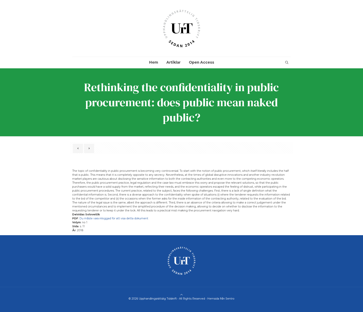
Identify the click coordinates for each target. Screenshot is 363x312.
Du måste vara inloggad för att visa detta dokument (113, 218)
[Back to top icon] (181, 294)
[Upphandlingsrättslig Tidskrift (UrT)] (181, 28)
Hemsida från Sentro (220, 298)
